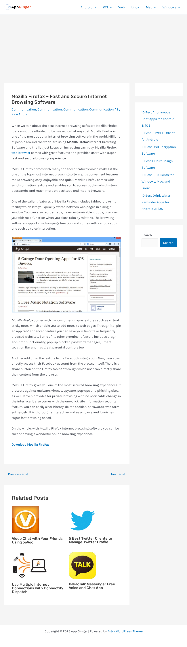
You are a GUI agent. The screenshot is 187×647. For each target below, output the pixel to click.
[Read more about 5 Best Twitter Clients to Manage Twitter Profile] (82, 519)
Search (147, 235)
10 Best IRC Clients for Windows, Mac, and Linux (158, 181)
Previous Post (16, 474)
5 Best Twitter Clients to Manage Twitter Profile (90, 540)
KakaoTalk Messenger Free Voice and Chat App (92, 586)
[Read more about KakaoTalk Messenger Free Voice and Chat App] (82, 565)
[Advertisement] (93, 42)
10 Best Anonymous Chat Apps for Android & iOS (158, 118)
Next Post (120, 474)
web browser (21, 153)
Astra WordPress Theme (125, 631)
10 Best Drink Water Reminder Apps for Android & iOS (156, 202)
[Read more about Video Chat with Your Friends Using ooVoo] (25, 519)
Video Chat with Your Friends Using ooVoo (37, 540)
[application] (94, 7)
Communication (24, 109)
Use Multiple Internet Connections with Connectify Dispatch (37, 588)
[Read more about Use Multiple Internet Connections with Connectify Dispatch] (30, 565)
